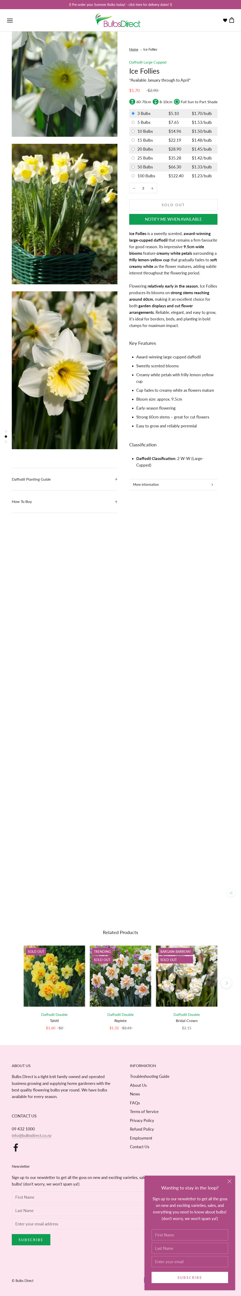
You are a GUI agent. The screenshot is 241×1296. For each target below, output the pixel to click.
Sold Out (173, 205)
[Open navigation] (10, 20)
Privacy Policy (142, 1120)
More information (146, 484)
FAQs (135, 1102)
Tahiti (54, 1020)
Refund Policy (142, 1129)
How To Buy (22, 501)
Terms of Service (144, 1111)
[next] (226, 983)
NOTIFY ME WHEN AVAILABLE (173, 219)
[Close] (229, 1181)
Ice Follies (150, 49)
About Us (138, 1085)
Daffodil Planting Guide (31, 479)
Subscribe (189, 1277)
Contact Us (139, 1146)
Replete (120, 1020)
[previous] (14, 983)
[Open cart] (231, 20)
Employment (141, 1138)
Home (133, 49)
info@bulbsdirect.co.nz (32, 1135)
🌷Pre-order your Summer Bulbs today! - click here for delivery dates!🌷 (120, 5)
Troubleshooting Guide (149, 1076)
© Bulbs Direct (22, 1281)
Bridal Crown (187, 1020)
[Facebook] (16, 1148)
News (135, 1093)
